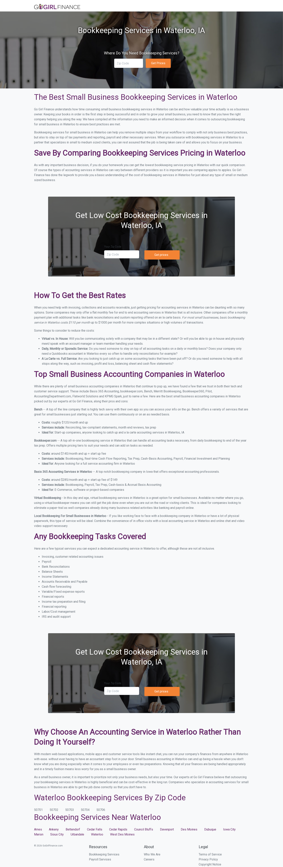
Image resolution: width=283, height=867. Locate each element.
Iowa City (229, 829)
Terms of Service (210, 854)
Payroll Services (100, 859)
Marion (38, 834)
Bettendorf (73, 829)
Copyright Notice (210, 864)
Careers (149, 859)
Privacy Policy (208, 859)
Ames (38, 829)
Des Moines (189, 829)
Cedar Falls (94, 829)
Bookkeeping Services (104, 854)
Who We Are (152, 854)
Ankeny (54, 829)
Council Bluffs (143, 829)
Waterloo (97, 834)
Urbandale (77, 834)
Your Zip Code (112, 246)
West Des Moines (122, 834)
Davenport (167, 829)
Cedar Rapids (118, 829)
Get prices (161, 255)
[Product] (57, 7)
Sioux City (57, 834)
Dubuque (210, 829)
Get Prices (158, 63)
